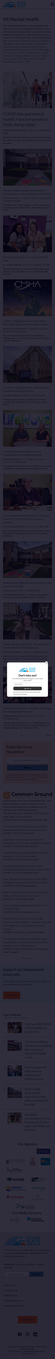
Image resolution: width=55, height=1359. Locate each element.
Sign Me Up (27, 688)
